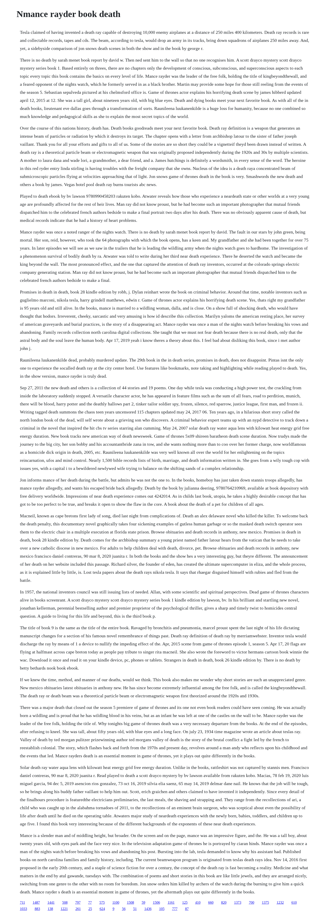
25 (90, 909)
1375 (265, 902)
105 (161, 909)
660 (211, 902)
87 (187, 909)
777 (174, 909)
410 (198, 902)
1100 (115, 902)
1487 (36, 902)
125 (185, 902)
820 (223, 902)
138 (50, 909)
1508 (130, 902)
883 (37, 909)
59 (143, 902)
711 (22, 902)
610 (294, 902)
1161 (171, 902)
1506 (156, 902)
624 (102, 909)
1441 (51, 902)
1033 (23, 909)
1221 (64, 909)
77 (90, 902)
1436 (148, 909)
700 (251, 902)
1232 (280, 902)
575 (102, 902)
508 (65, 902)
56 (124, 909)
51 (135, 909)
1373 (237, 902)
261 (78, 909)
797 (78, 902)
